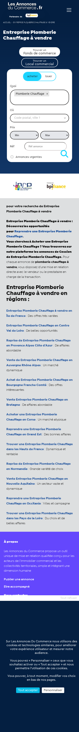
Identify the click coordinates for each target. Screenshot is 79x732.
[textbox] (39, 101)
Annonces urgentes (29, 157)
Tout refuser (68, 598)
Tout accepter (28, 690)
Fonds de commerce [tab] (39, 52)
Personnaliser (53, 690)
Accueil (7, 22)
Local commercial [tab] (40, 63)
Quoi (13, 86)
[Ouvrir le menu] (69, 10)
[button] (47, 93)
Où (12, 110)
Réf (12, 146)
